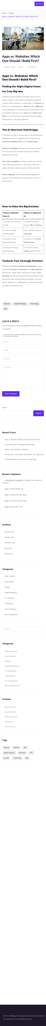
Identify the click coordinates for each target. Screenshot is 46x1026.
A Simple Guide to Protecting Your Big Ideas (20, 459)
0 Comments (31, 67)
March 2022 (9, 553)
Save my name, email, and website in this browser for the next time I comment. (22, 335)
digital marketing (20, 303)
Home (4, 13)
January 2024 (9, 537)
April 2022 (8, 548)
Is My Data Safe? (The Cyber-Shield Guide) (19, 444)
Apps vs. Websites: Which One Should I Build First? (22, 439)
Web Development (11, 614)
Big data (6, 747)
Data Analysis (9, 581)
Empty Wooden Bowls (19, 494)
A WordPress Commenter (14, 480)
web (5, 308)
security (6, 758)
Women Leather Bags (19, 500)
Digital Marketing (11, 592)
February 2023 (10, 542)
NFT (31, 753)
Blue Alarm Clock (17, 506)
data (25, 747)
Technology (34, 303)
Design (11, 13)
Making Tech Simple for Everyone (16, 449)
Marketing (22, 753)
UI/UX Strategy (10, 609)
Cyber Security (10, 576)
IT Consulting (9, 598)
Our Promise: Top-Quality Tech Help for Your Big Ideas (24, 454)
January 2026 (9, 531)
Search (4, 407)
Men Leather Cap (17, 488)
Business (7, 303)
